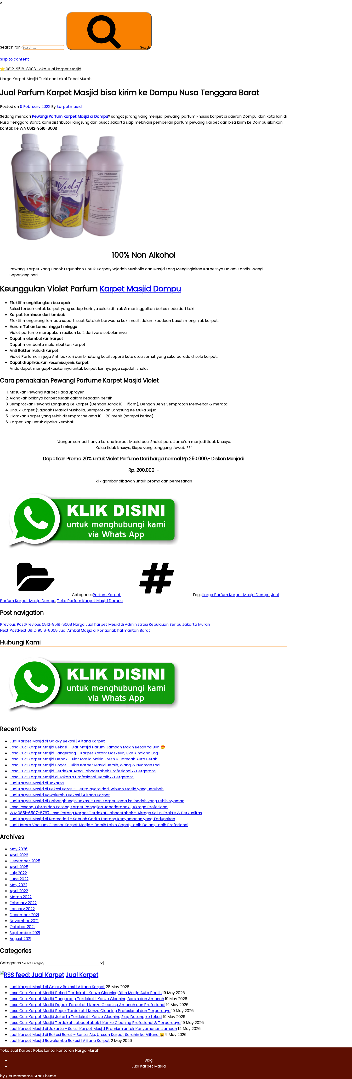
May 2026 (19, 849)
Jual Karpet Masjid (148, 1066)
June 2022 (19, 879)
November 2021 (24, 921)
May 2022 (18, 885)
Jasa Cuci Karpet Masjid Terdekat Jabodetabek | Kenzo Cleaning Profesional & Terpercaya (95, 1022)
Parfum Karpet (107, 595)
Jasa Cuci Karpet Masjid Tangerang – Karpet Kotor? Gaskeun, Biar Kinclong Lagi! (85, 753)
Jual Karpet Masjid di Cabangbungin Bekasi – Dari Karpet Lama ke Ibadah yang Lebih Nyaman (97, 801)
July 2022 (18, 873)
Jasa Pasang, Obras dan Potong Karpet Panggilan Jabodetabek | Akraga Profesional (89, 807)
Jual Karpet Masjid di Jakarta (37, 783)
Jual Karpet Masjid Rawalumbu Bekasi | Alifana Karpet (60, 795)
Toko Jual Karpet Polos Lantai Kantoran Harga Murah (49, 1050)
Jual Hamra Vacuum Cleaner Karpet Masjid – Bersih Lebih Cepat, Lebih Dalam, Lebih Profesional (99, 825)
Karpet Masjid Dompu (140, 288)
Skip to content (14, 59)
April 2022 (19, 891)
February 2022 (23, 903)
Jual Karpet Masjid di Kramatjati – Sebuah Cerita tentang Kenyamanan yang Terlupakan (92, 819)
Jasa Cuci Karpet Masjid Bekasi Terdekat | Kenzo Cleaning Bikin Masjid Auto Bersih (86, 993)
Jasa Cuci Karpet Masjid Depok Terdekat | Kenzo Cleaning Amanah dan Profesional (87, 1004)
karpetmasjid (69, 106)
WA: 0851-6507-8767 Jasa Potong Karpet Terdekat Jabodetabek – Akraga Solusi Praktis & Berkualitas (106, 813)
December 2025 (25, 861)
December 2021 (24, 915)
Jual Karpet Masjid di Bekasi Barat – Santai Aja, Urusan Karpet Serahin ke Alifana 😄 (87, 1034)
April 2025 (19, 867)
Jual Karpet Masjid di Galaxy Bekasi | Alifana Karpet (57, 741)
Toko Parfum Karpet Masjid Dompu (90, 600)
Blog (148, 1060)
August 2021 (20, 938)
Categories (10, 963)
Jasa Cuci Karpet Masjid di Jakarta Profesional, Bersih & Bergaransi (72, 777)
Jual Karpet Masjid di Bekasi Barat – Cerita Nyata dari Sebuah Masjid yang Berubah (87, 789)
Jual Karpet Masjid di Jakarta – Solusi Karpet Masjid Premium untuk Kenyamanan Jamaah (93, 1028)
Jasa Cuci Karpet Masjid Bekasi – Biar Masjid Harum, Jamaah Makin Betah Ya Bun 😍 (87, 747)
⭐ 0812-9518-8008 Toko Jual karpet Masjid (40, 69)
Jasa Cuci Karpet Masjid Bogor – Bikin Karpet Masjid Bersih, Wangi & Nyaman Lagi (85, 765)
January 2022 (22, 909)
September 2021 (25, 932)
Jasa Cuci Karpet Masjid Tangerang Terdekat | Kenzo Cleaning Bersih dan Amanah (87, 999)
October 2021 (22, 927)
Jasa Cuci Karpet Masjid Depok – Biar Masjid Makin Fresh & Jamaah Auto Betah (83, 759)
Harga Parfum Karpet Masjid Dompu (235, 595)
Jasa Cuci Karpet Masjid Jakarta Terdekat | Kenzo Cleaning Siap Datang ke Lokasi (86, 1016)
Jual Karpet (82, 975)
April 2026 (19, 855)
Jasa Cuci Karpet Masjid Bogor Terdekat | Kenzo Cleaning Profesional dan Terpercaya (90, 1010)
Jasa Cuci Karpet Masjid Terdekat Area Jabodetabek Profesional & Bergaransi (83, 771)
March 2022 (21, 897)
